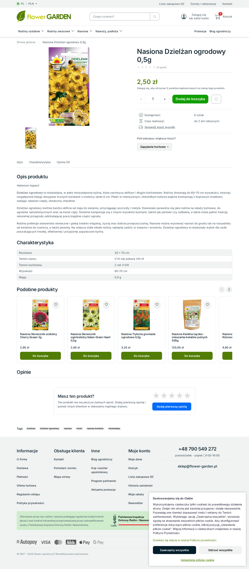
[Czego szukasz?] (154, 17)
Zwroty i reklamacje (203, 3)
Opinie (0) (63, 162)
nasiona (68, 428)
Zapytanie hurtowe (153, 146)
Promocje (200, 31)
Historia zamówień (140, 485)
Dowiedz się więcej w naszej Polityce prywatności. (185, 540)
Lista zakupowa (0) (171, 3)
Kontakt (227, 3)
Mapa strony (62, 476)
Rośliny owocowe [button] (58, 31)
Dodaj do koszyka (190, 99)
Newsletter (135, 503)
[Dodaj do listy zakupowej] (216, 99)
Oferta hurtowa (26, 485)
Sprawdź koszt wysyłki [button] (160, 127)
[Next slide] (229, 289)
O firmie (22, 459)
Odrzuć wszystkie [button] (220, 550)
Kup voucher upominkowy (99, 470)
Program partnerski (103, 480)
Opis (20, 162)
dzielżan (31, 428)
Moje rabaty (136, 494)
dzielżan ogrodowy (49, 428)
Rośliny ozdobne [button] (29, 31)
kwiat (79, 428)
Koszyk (133, 468)
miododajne (114, 428)
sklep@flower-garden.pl (197, 466)
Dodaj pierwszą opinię (172, 406)
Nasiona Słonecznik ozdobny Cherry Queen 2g (38, 335)
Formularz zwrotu (65, 468)
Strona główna (26, 42)
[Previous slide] (222, 289)
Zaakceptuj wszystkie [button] (174, 550)
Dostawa (22, 468)
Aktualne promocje (103, 489)
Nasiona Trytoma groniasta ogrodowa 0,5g (138, 335)
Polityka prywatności (30, 503)
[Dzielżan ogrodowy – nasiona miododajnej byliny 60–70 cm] (44, 16)
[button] (27, 4)
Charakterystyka (40, 162)
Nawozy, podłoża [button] (107, 31)
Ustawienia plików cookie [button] (197, 560)
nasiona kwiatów (95, 428)
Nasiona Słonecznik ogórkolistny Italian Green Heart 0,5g (90, 337)
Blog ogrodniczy (220, 31)
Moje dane (135, 459)
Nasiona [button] (82, 31)
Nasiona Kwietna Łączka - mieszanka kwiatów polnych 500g (190, 337)
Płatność (22, 476)
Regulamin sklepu (28, 494)
